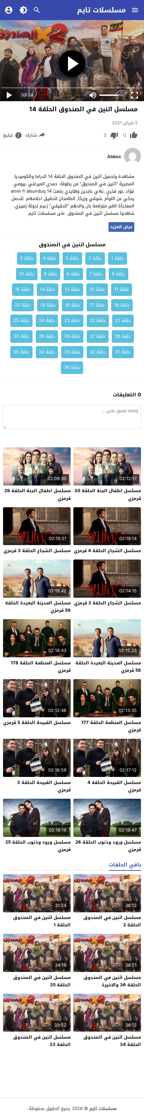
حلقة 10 (26, 274)
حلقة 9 (50, 274)
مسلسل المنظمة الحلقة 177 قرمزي (111, 726)
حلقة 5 (26, 258)
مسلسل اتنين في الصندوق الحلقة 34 (112, 1041)
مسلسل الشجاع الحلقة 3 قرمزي (37, 550)
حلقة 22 (98, 320)
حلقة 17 (97, 305)
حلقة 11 (121, 289)
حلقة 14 (47, 289)
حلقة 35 (21, 352)
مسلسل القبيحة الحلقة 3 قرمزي (44, 786)
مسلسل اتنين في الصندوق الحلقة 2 (112, 921)
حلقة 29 (47, 336)
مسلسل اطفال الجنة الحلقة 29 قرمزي (37, 494)
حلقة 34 (47, 352)
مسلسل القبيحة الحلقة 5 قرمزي (37, 722)
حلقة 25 (21, 320)
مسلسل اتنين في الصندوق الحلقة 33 (42, 1041)
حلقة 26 (123, 336)
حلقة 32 (98, 352)
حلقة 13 (72, 289)
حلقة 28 (72, 336)
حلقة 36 (72, 367)
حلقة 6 (118, 274)
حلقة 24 (47, 320)
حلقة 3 (72, 258)
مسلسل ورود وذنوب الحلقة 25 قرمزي (38, 846)
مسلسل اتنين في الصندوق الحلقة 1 (42, 921)
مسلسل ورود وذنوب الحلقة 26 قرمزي (108, 846)
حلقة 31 (123, 352)
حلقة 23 (72, 320)
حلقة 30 (21, 336)
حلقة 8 (73, 274)
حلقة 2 (95, 258)
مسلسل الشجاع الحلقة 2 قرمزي (107, 603)
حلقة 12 (97, 289)
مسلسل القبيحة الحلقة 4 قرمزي (114, 786)
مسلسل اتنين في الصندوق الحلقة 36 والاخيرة (112, 981)
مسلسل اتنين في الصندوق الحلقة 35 (42, 981)
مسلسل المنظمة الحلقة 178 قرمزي (41, 666)
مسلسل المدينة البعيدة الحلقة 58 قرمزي (108, 666)
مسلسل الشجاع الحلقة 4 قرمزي (107, 550)
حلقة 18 (72, 305)
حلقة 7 (95, 274)
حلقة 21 (123, 320)
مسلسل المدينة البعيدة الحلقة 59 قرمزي (38, 606)
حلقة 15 (22, 289)
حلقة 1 (117, 258)
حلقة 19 (48, 305)
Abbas (114, 156)
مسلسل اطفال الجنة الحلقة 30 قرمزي (107, 494)
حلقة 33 (72, 352)
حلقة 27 (97, 336)
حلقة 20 (23, 305)
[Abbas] (132, 163)
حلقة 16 (122, 305)
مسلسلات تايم (101, 10)
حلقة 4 (49, 258)
